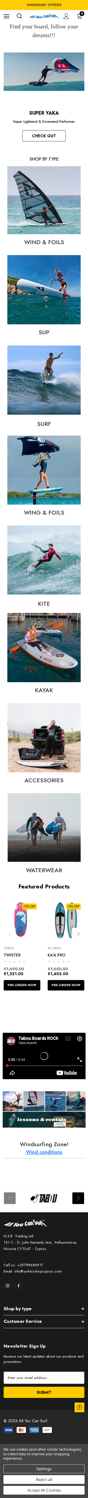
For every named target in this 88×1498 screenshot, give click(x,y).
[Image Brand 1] (44, 1198)
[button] (44, 200)
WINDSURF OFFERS (44, 5)
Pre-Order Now (22, 985)
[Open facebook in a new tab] (18, 1286)
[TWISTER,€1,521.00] (22, 920)
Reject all (44, 1479)
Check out (44, 136)
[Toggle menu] (6, 16)
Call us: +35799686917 (23, 1265)
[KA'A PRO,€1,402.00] (66, 920)
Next (78, 934)
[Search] (19, 16)
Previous (10, 934)
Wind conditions (44, 1152)
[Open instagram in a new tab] (7, 1286)
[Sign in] (66, 16)
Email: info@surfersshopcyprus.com (33, 1271)
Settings (44, 1469)
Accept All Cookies (44, 1490)
